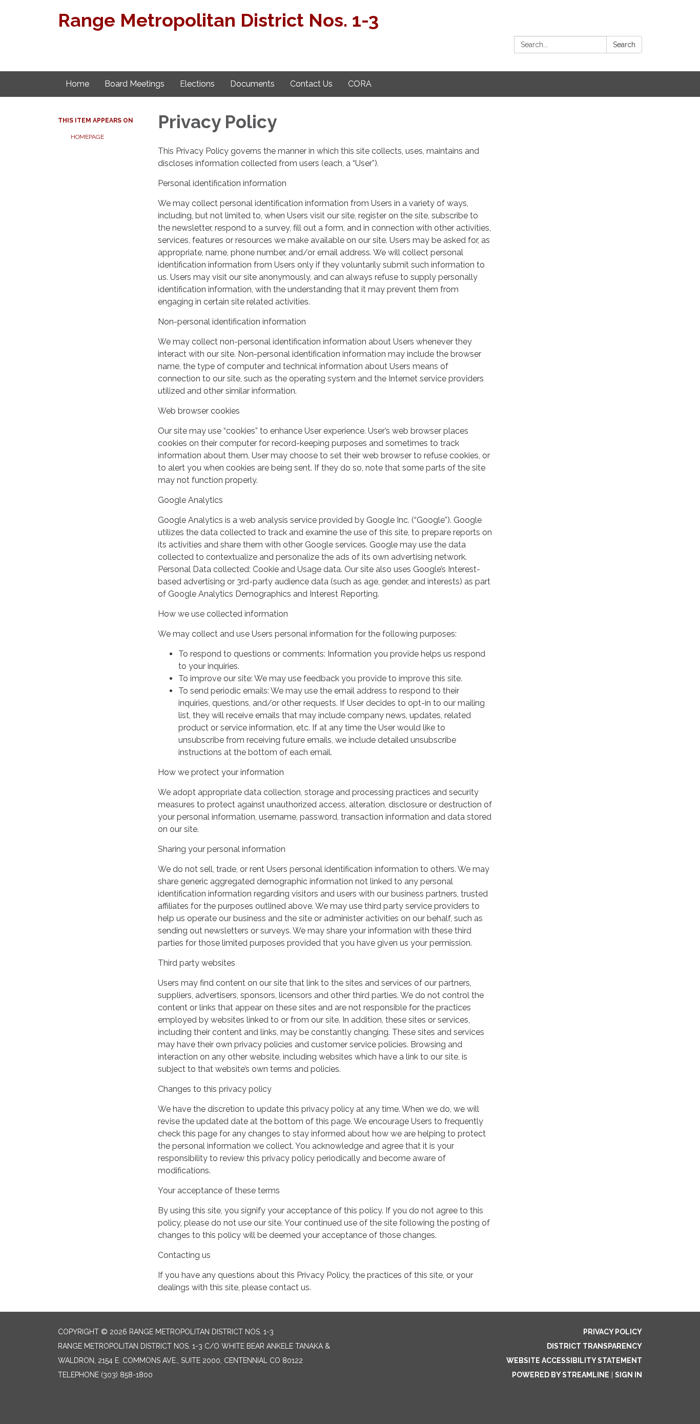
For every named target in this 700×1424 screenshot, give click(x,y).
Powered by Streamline (560, 1375)
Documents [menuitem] (252, 84)
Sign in (628, 1375)
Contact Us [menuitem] (311, 84)
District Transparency (594, 1346)
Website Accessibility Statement (574, 1360)
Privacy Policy (612, 1332)
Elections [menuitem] (197, 84)
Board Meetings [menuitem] (134, 84)
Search (624, 44)
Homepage (87, 136)
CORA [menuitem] (360, 84)
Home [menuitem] (77, 84)
